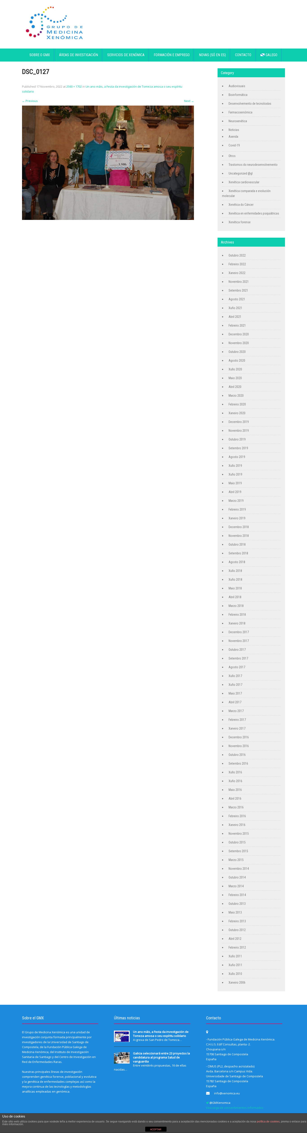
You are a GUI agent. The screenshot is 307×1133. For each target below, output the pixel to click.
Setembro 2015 (238, 851)
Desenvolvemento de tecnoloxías (250, 103)
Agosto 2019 (237, 457)
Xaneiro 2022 (237, 273)
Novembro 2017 (239, 641)
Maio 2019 (235, 483)
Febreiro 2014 (237, 895)
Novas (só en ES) (212, 55)
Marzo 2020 (236, 395)
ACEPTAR (155, 1129)
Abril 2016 (235, 798)
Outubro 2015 (237, 842)
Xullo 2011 (235, 956)
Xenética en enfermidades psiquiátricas (254, 213)
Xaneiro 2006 (237, 982)
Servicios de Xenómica (126, 55)
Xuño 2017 (235, 684)
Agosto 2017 (237, 667)
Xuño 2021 (235, 308)
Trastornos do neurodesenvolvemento (253, 164)
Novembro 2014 (239, 868)
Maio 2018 (235, 588)
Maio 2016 (235, 790)
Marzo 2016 (236, 807)
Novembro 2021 (239, 281)
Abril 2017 (235, 702)
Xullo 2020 (235, 369)
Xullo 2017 (235, 676)
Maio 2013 (235, 912)
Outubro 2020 (237, 352)
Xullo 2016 (235, 772)
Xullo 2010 (235, 974)
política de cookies (268, 1121)
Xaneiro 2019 (237, 518)
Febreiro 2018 (237, 614)
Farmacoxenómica (240, 112)
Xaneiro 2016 (237, 825)
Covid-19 (234, 145)
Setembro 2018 (238, 553)
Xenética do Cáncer (241, 204)
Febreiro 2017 (237, 719)
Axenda (233, 136)
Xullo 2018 (235, 571)
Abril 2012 (235, 938)
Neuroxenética (238, 121)
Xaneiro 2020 (237, 413)
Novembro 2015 (239, 833)
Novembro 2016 (239, 746)
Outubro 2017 (237, 649)
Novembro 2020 (239, 343)
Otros (232, 156)
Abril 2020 (235, 387)
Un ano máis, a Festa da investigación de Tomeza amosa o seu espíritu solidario (161, 1034)
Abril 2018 (235, 597)
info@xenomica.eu (227, 1093)
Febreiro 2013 (237, 921)
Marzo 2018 (236, 606)
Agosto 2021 (237, 299)
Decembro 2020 (239, 334)
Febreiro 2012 (237, 947)
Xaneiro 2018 (237, 623)
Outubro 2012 (237, 930)
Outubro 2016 (237, 755)
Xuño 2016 (235, 781)
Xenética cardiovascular (244, 182)
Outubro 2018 (237, 544)
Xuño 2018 (235, 579)
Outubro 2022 (237, 255)
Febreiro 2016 (237, 816)
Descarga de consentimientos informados (234, 1108)
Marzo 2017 (236, 711)
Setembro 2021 (238, 290)
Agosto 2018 (237, 562)
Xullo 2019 (235, 465)
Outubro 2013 (237, 903)
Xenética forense (240, 222)
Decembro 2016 (239, 737)
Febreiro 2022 (237, 264)
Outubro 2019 (237, 439)
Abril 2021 (235, 317)
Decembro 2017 (239, 632)
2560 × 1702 (74, 86)
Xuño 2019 (235, 474)
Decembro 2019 (239, 422)
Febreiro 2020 (237, 404)
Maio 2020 (235, 378)
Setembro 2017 (238, 658)
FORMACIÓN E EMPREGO (172, 55)
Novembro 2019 (239, 430)
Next (189, 101)
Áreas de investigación (78, 55)
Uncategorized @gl (241, 173)
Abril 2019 (235, 492)
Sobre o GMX (39, 55)
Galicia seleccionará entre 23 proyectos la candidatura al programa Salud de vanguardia (161, 1057)
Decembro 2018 (239, 527)
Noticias (234, 130)
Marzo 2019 (236, 500)
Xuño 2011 (235, 965)
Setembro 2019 (238, 448)
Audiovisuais (237, 86)
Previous (30, 101)
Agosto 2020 (237, 360)
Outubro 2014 (237, 877)
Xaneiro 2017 (237, 728)
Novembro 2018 (239, 536)
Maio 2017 (235, 693)
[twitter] (207, 1102)
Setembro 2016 (238, 763)
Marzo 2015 (236, 860)
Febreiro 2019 (237, 509)
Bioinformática (238, 95)
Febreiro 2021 (237, 325)
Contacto (243, 55)
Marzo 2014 (236, 886)
